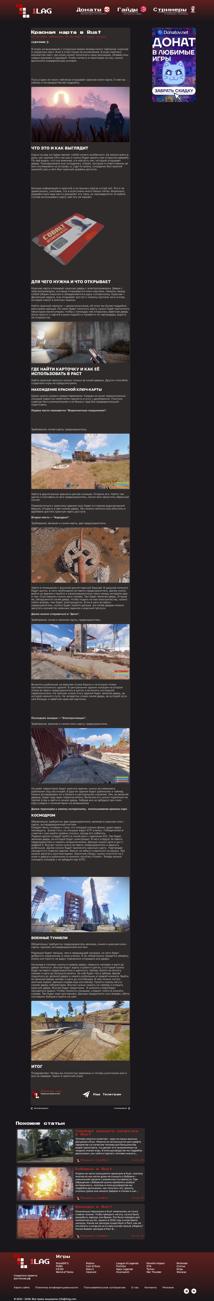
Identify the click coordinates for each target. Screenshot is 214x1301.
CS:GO (60, 1269)
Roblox (90, 1263)
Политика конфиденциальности (56, 1287)
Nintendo (182, 1263)
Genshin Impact (155, 1263)
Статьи (181, 1266)
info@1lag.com (67, 1298)
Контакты (150, 1287)
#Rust (105, 1160)
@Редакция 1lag (51, 1091)
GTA (148, 1266)
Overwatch (122, 1272)
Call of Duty (93, 1266)
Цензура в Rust (93, 1207)
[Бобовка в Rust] (45, 1199)
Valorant (91, 1272)
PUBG (59, 1266)
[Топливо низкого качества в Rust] (45, 1161)
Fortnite (121, 1266)
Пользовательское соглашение (104, 1287)
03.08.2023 (56, 36)
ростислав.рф (22, 1278)
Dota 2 (90, 1269)
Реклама (168, 1287)
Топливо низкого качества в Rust (106, 1133)
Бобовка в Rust (93, 1169)
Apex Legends (124, 1269)
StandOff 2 (62, 1263)
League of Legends (127, 1263)
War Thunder (154, 1272)
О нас (135, 1287)
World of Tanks (64, 1272)
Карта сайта (21, 1287)
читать (135, 1160)
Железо (181, 1272)
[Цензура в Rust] (45, 1237)
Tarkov (150, 1269)
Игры (180, 1269)
